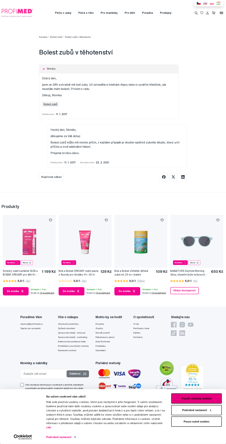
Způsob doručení (66, 328)
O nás (136, 324)
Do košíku (13, 291)
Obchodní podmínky (68, 324)
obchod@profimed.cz (31, 324)
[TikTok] (174, 333)
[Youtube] (191, 324)
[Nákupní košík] (214, 13)
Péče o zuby (63, 12)
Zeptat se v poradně (30, 328)
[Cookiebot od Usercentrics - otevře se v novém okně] (22, 437)
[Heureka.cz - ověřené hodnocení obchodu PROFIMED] (192, 377)
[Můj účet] (207, 13)
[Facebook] (174, 324)
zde (48, 427)
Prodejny (165, 12)
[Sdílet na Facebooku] (164, 177)
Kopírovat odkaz (51, 177)
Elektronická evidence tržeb (72, 341)
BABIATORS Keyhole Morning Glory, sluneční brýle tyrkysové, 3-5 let (189, 273)
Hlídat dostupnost (184, 290)
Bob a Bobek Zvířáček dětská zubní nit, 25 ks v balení (131, 273)
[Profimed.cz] (17, 12)
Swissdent (101, 350)
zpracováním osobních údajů (54, 388)
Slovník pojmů (103, 333)
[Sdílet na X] (173, 177)
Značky (99, 328)
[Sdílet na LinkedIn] (183, 177)
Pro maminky (109, 12)
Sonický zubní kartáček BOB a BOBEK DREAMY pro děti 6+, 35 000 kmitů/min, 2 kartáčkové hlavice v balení (21, 273)
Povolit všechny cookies (197, 398)
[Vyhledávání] (196, 13)
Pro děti (130, 12)
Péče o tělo (86, 12)
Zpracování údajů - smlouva (71, 333)
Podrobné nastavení (58, 437)
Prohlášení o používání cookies (73, 346)
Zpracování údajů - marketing (72, 337)
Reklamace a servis (105, 337)
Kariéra (136, 333)
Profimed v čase (141, 328)
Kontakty (137, 337)
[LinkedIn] (182, 333)
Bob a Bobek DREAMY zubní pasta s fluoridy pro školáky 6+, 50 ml (78, 273)
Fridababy (101, 346)
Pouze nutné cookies (196, 421)
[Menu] (221, 13)
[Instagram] (182, 324)
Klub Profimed (103, 341)
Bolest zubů (56, 37)
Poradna (147, 12)
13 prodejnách (47, 293)
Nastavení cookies (67, 350)
